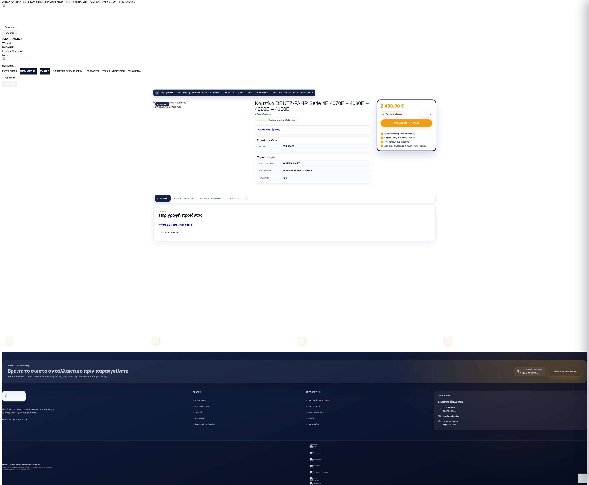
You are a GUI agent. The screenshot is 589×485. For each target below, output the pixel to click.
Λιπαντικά (200, 418)
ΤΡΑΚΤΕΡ (182, 93)
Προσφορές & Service (205, 424)
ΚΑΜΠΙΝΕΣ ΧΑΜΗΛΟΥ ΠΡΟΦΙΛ (205, 93)
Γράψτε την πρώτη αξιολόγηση (281, 120)
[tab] (163, 198)
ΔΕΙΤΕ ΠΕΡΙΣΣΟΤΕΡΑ (170, 232)
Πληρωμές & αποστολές (319, 400)
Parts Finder (200, 400)
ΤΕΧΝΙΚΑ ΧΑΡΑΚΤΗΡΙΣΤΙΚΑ (175, 225)
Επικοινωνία (314, 406)
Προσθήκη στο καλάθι (406, 123)
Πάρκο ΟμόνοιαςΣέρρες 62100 (450, 423)
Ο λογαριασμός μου (317, 412)
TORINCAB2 (229, 93)
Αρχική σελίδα (166, 93)
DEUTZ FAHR (246, 93)
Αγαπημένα (313, 424)
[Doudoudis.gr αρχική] (14, 396)
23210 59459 (449, 408)
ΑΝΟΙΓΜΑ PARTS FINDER (565, 371)
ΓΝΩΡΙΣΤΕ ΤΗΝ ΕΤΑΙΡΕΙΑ (14, 419)
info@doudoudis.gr (451, 416)
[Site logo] (40, 13)
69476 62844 (449, 411)
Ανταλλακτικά (202, 406)
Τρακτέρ (199, 412)
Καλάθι (311, 418)
